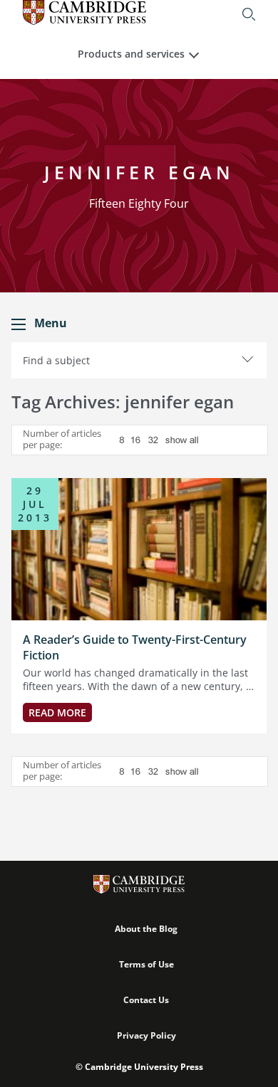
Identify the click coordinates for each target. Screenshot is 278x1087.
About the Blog (146, 929)
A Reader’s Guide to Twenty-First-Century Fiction (135, 647)
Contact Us (146, 1000)
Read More (57, 712)
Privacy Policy (146, 1035)
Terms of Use (146, 964)
